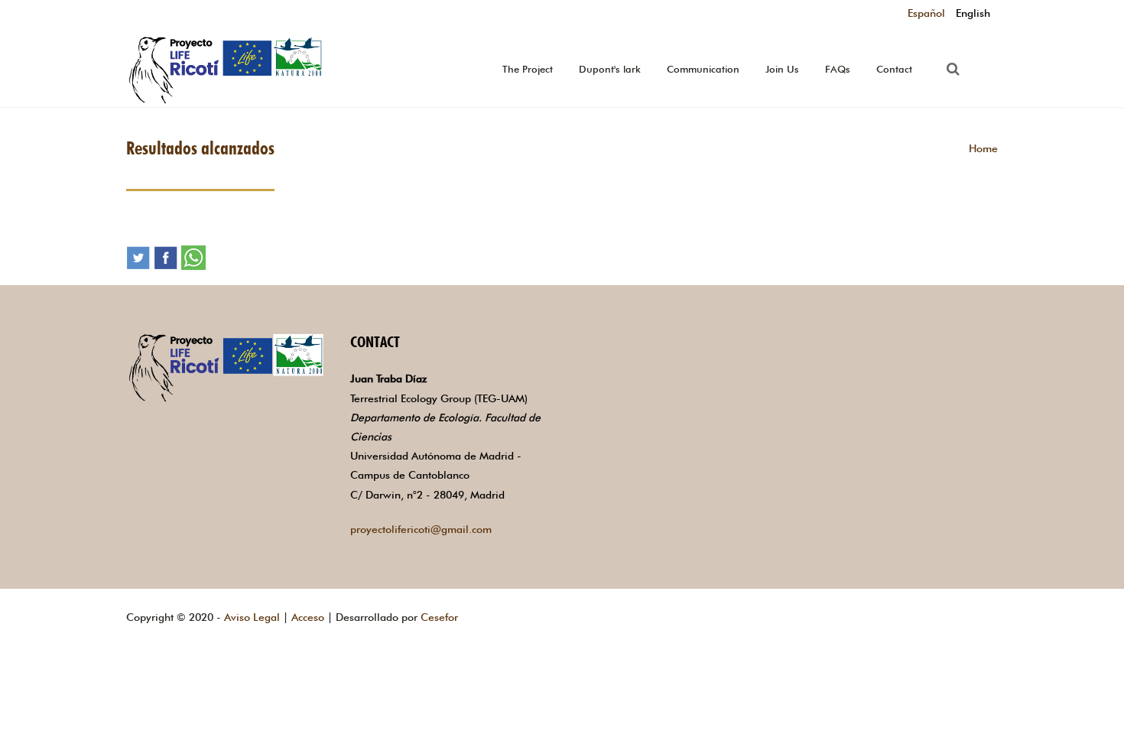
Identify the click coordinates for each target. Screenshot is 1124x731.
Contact (894, 69)
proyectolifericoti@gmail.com (421, 529)
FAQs (837, 69)
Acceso (307, 617)
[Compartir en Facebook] (166, 256)
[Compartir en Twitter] (138, 256)
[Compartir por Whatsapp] (193, 256)
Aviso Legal (252, 617)
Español (926, 13)
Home (983, 148)
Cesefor (439, 617)
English (973, 13)
